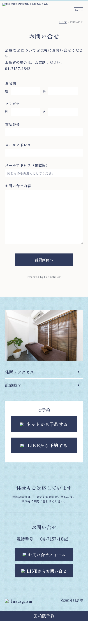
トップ (63, 22)
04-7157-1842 (54, 539)
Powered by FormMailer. (44, 277)
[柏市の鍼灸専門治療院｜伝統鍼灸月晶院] (25, 4)
